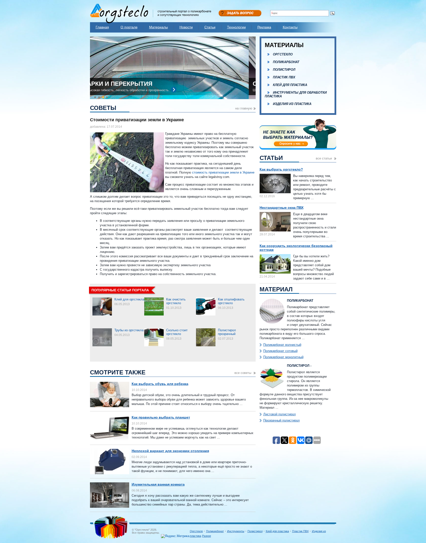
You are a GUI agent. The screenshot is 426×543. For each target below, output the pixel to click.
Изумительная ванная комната (158, 484)
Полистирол (284, 69)
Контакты (290, 27)
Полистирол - (299, 366)
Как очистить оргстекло (176, 301)
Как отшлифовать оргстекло (231, 301)
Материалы (158, 27)
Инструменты (235, 531)
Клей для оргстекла (129, 299)
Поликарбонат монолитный (283, 357)
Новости (186, 27)
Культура (210, 526)
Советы (209, 534)
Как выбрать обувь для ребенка (160, 384)
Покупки (210, 530)
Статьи (209, 27)
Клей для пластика (290, 85)
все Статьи (324, 158)
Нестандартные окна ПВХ (281, 208)
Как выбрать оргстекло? (281, 169)
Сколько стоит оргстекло (177, 332)
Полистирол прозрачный (227, 332)
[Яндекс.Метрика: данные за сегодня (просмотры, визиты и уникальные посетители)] (175, 536)
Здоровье (211, 521)
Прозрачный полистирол (281, 420)
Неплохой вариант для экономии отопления (170, 451)
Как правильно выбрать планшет (161, 417)
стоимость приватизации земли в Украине (223, 172)
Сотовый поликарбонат (135, 83)
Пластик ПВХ (284, 77)
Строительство (214, 539)
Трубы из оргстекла (128, 330)
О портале (129, 27)
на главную (243, 108)
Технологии (236, 27)
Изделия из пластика (292, 104)
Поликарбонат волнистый (282, 345)
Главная (102, 27)
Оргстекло (283, 54)
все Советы (243, 373)
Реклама (264, 27)
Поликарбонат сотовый (280, 351)
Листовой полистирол (279, 414)
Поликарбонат (286, 62)
